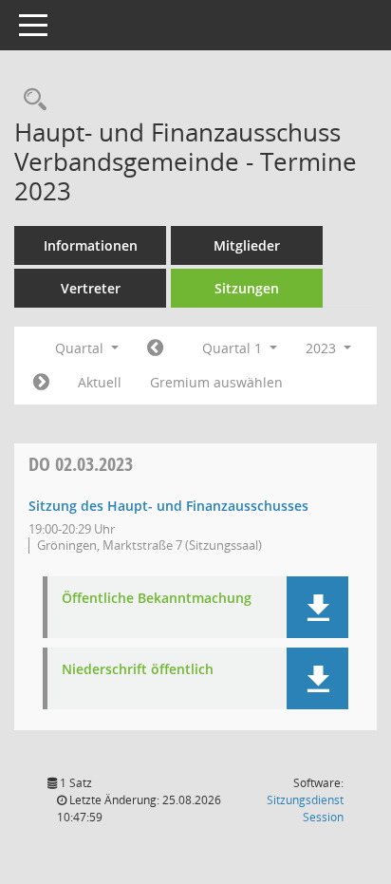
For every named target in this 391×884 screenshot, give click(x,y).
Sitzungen (246, 288)
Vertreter (91, 288)
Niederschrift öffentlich (138, 670)
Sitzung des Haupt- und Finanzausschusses (168, 506)
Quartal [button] (81, 348)
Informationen (91, 245)
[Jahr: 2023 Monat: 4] (41, 383)
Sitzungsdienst (305, 808)
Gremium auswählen (216, 382)
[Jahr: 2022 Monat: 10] (155, 348)
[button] (317, 607)
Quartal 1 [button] (234, 348)
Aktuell (99, 382)
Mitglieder (247, 245)
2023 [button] (323, 348)
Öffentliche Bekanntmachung (156, 599)
